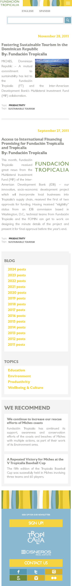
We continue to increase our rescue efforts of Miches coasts (34, 421)
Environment (19, 376)
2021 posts (16, 287)
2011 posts (16, 344)
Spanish (44, 11)
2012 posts (16, 339)
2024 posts (17, 269)
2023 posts (17, 275)
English (27, 11)
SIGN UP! (36, 523)
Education (16, 370)
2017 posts (16, 310)
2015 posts (16, 321)
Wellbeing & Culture (25, 388)
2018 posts (17, 304)
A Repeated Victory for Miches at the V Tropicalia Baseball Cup (35, 461)
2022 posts (17, 281)
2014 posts (16, 327)
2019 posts (16, 298)
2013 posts (16, 333)
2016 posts (16, 316)
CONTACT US (36, 563)
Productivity (19, 382)
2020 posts (17, 293)
